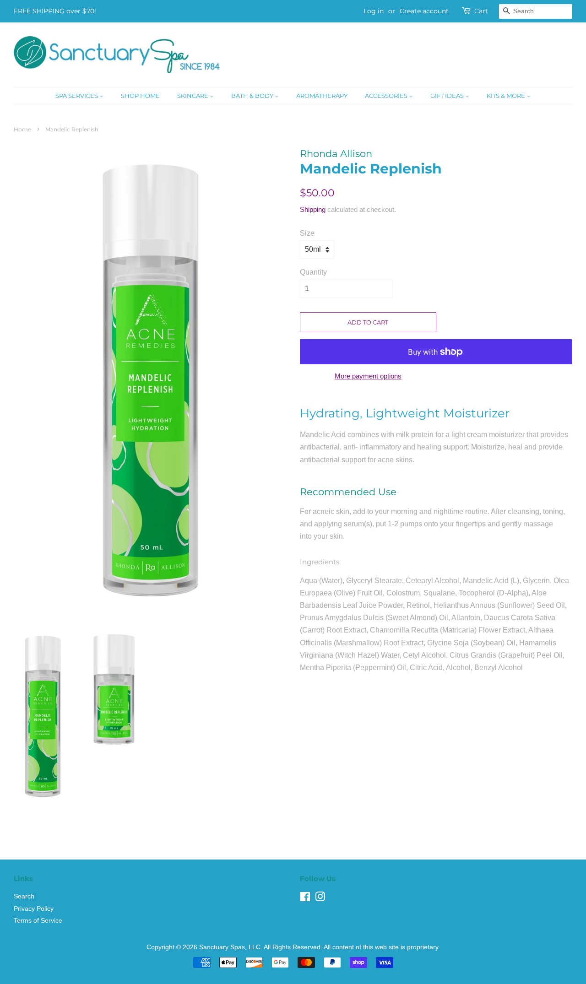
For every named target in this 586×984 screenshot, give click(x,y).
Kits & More (506, 95)
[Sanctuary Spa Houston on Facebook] (305, 898)
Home (22, 129)
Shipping (313, 209)
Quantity (313, 272)
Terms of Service (38, 920)
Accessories (387, 95)
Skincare (193, 95)
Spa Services (77, 95)
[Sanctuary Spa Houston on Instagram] (320, 898)
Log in (374, 11)
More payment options (368, 376)
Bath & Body (253, 95)
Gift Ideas (447, 95)
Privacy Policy (34, 908)
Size (307, 233)
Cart (481, 11)
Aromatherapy (321, 95)
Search (24, 896)
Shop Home (140, 95)
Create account (424, 11)
